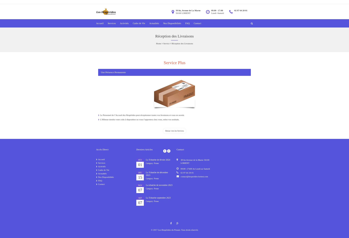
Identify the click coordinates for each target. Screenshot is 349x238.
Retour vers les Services (174, 131)
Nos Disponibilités (172, 23)
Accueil (100, 23)
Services (112, 23)
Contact (197, 23)
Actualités (154, 23)
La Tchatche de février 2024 (158, 160)
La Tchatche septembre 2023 (158, 198)
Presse (156, 163)
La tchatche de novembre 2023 (159, 185)
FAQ (187, 23)
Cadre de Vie (139, 23)
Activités (124, 23)
